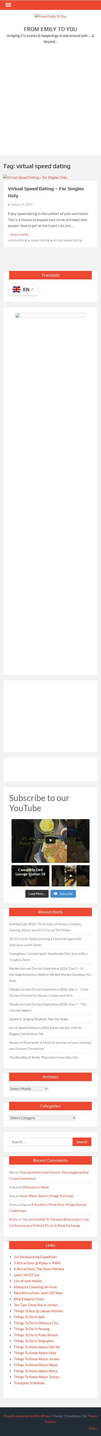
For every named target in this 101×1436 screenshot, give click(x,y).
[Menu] (7, 5)
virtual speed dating (67, 240)
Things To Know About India (35, 1353)
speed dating (40, 240)
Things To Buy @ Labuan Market (38, 1311)
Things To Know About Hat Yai (37, 1347)
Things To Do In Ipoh (29, 1317)
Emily (13, 1219)
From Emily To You (50, 29)
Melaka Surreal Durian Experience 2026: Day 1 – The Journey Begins (47, 1007)
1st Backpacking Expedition (35, 1257)
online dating (17, 240)
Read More (19, 234)
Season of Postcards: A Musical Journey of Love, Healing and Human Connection (50, 1045)
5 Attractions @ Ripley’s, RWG (37, 1263)
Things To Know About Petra (35, 1371)
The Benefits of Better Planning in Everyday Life (43, 1057)
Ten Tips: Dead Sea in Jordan (36, 1305)
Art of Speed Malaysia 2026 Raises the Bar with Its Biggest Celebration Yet (45, 1031)
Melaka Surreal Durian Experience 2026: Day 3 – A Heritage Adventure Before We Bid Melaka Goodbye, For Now (50, 974)
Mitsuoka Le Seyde (35, 1187)
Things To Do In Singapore (34, 1341)
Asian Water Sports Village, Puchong (46, 1196)
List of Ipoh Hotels (28, 1281)
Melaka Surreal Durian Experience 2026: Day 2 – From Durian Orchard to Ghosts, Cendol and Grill (49, 992)
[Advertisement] (50, 101)
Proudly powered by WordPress (27, 1416)
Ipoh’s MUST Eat (26, 1275)
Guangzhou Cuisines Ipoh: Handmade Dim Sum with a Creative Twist (48, 957)
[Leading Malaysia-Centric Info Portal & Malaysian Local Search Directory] (50, 489)
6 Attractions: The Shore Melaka (39, 1269)
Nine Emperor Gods (29, 1299)
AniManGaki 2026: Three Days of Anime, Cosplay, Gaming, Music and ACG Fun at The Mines (45, 927)
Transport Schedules (29, 1383)
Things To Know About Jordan (36, 1359)
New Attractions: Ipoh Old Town (38, 1293)
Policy (93, 1428)
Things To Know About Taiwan (36, 1377)
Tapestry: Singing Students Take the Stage (38, 1019)
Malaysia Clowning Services (35, 1287)
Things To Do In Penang (32, 1329)
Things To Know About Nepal (36, 1365)
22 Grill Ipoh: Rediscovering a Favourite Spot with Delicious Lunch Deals (45, 942)
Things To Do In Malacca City (36, 1323)
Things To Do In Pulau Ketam (36, 1335)
